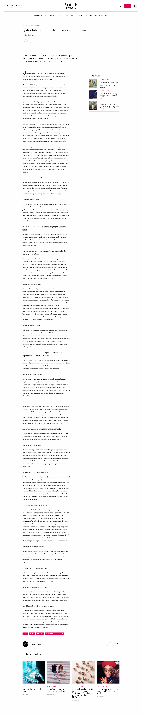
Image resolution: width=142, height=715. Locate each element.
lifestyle (40, 633)
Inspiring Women (91, 15)
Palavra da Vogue (105, 79)
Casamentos (103, 15)
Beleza (52, 15)
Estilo (66, 15)
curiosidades (50, 633)
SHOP (127, 6)
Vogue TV (73, 15)
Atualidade (38, 15)
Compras (105, 686)
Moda (46, 15)
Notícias (80, 686)
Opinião (81, 15)
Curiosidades (35, 25)
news (25, 633)
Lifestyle (59, 15)
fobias (61, 633)
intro (32, 633)
